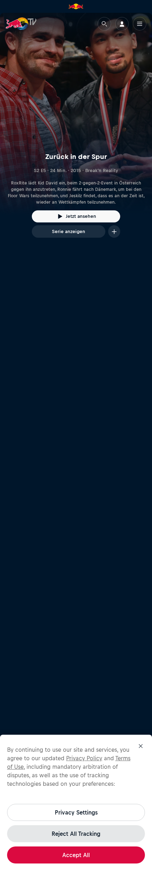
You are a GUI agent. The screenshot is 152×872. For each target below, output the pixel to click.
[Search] (104, 24)
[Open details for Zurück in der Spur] (76, 131)
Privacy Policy (84, 758)
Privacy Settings (76, 812)
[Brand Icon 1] (76, 6)
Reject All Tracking (76, 833)
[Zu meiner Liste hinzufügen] (114, 231)
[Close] (141, 746)
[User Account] (122, 24)
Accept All (76, 855)
